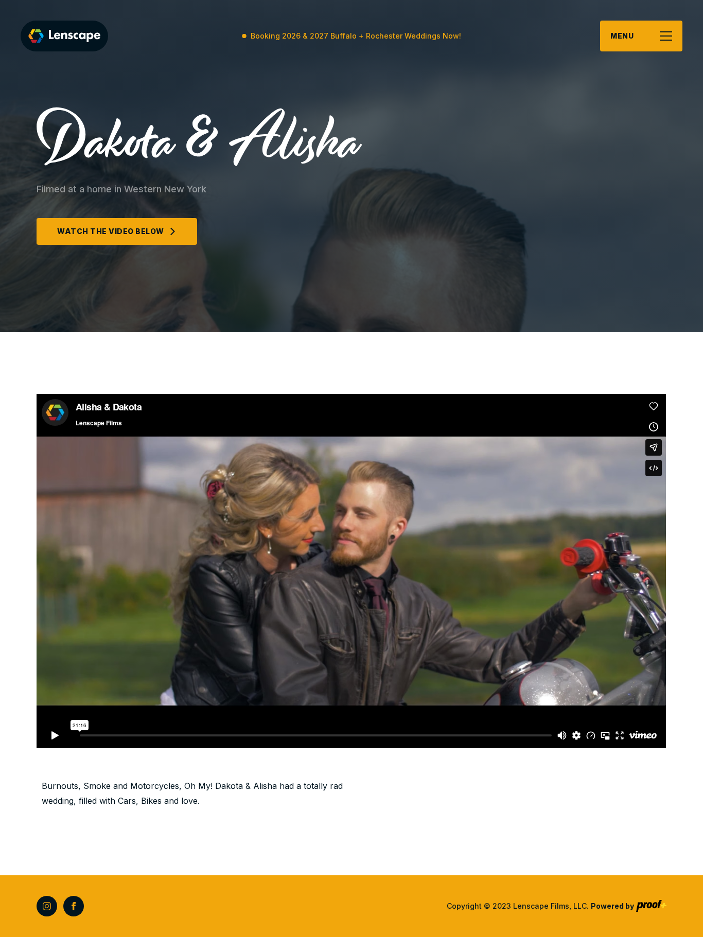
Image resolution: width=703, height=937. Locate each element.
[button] (641, 36)
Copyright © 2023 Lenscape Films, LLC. (540, 906)
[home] (64, 36)
